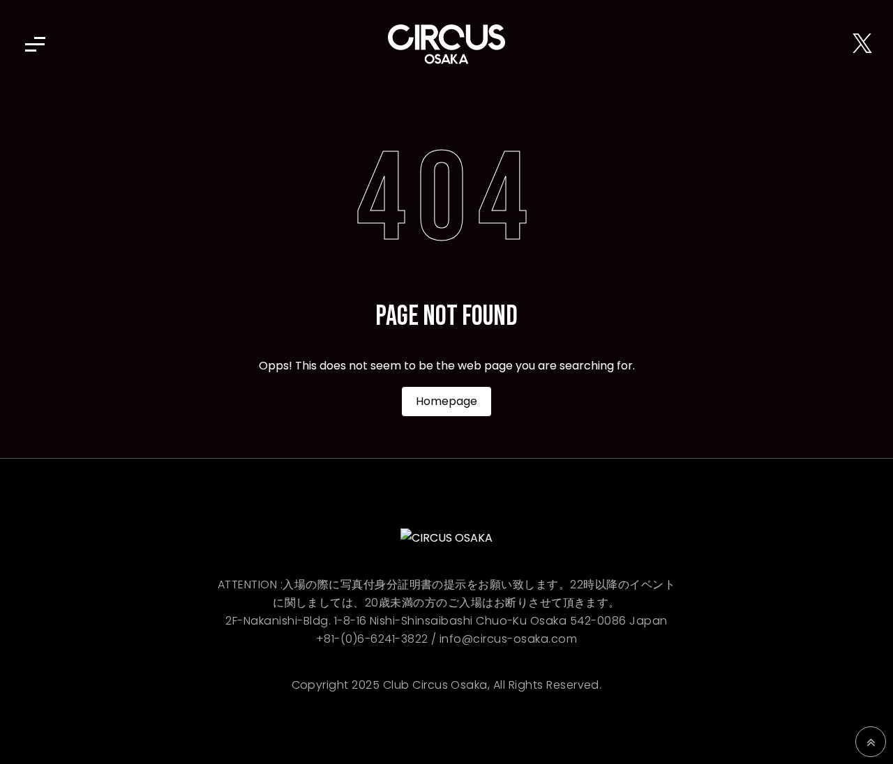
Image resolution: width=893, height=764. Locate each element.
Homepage (446, 401)
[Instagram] (840, 44)
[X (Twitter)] (862, 44)
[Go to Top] (870, 741)
